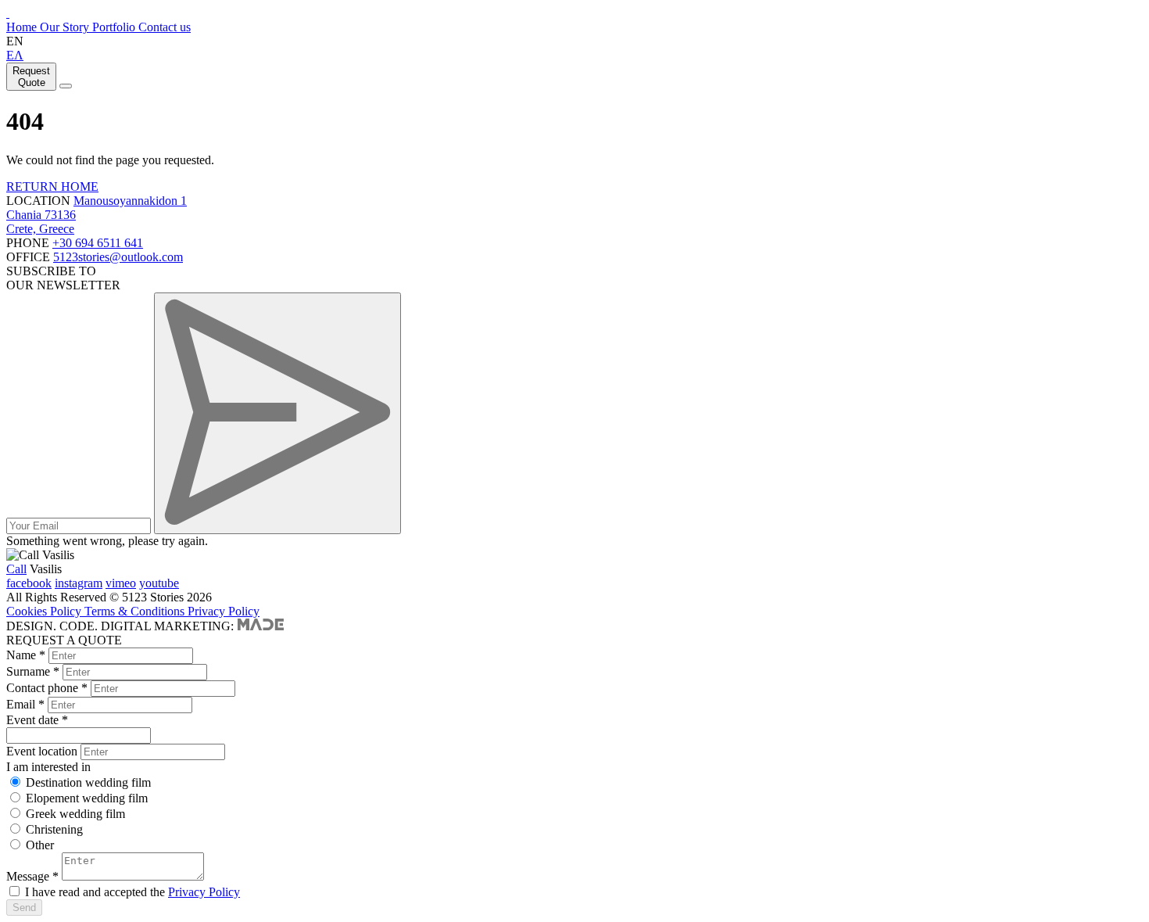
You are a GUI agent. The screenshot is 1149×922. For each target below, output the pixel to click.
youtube (159, 583)
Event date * (37, 719)
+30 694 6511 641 (97, 242)
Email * (25, 704)
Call (16, 569)
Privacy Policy (224, 611)
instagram (78, 583)
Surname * (32, 671)
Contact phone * (47, 687)
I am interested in (48, 766)
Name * (25, 655)
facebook (29, 583)
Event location (41, 751)
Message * (32, 876)
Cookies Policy (45, 611)
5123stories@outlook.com (118, 257)
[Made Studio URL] (261, 626)
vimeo (121, 583)
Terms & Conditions (136, 611)
